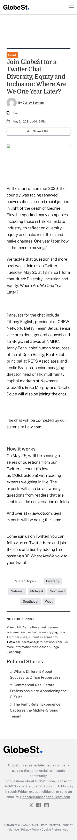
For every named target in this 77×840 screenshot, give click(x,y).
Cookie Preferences (55, 829)
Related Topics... (26, 581)
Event (12, 55)
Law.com (33, 426)
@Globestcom (24, 475)
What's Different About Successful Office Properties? (35, 674)
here (47, 542)
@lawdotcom (40, 513)
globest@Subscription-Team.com (45, 797)
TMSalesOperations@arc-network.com (34, 642)
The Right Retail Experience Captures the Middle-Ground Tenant (35, 710)
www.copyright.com (53, 632)
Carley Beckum (33, 102)
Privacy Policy (30, 829)
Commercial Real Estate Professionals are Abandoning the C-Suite (38, 691)
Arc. (31, 824)
